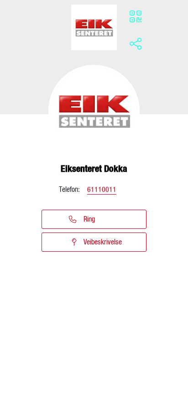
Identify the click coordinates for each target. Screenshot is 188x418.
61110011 (101, 189)
